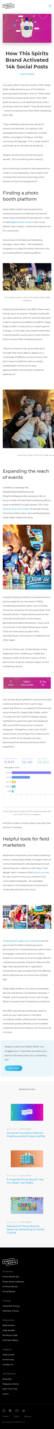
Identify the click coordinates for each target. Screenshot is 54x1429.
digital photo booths (21, 222)
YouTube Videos (10, 1340)
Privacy (6, 1416)
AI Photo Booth (10, 1286)
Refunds (27, 1416)
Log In (6, 1394)
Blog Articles (9, 1325)
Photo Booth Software (13, 1281)
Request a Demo (11, 1384)
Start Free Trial (10, 1389)
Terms (16, 1416)
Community (8, 1359)
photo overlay (41, 872)
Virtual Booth (9, 1291)
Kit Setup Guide (10, 1335)
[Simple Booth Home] (8, 6)
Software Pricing (10, 1311)
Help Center (9, 1354)
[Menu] (50, 6)
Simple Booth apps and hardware (21, 941)
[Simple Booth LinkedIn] (23, 1410)
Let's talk (13, 1068)
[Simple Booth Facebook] (10, 1410)
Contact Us (8, 1364)
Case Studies (27, 74)
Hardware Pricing (11, 1306)
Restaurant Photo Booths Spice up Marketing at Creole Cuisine (25, 1229)
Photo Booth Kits (11, 1276)
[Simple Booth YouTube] (17, 1410)
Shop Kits (7, 1379)
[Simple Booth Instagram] (4, 1410)
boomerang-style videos (16, 509)
